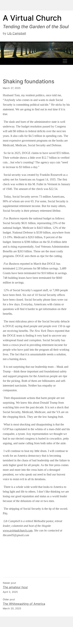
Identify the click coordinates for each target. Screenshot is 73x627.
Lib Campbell (16, 33)
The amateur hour (15, 587)
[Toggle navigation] (65, 61)
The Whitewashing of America (24, 604)
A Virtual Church (32, 18)
